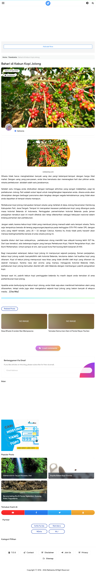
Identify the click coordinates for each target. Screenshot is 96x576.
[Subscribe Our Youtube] (12, 512)
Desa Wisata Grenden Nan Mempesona (17, 331)
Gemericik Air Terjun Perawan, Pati (17, 476)
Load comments (49, 348)
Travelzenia (11, 75)
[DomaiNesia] (20, 435)
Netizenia (51, 570)
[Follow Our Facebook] (36, 512)
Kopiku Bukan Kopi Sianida (61, 476)
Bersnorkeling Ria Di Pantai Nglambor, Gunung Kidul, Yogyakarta (22, 497)
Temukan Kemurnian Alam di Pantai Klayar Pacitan (68, 331)
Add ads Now (48, 47)
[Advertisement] (48, 23)
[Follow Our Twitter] (59, 512)
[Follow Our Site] (83, 512)
